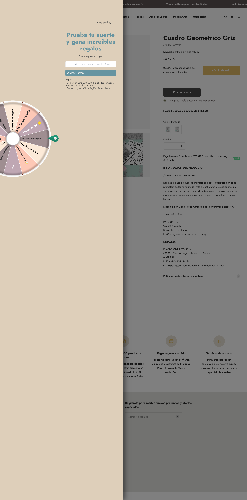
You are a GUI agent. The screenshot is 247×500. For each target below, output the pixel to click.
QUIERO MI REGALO (76, 72)
